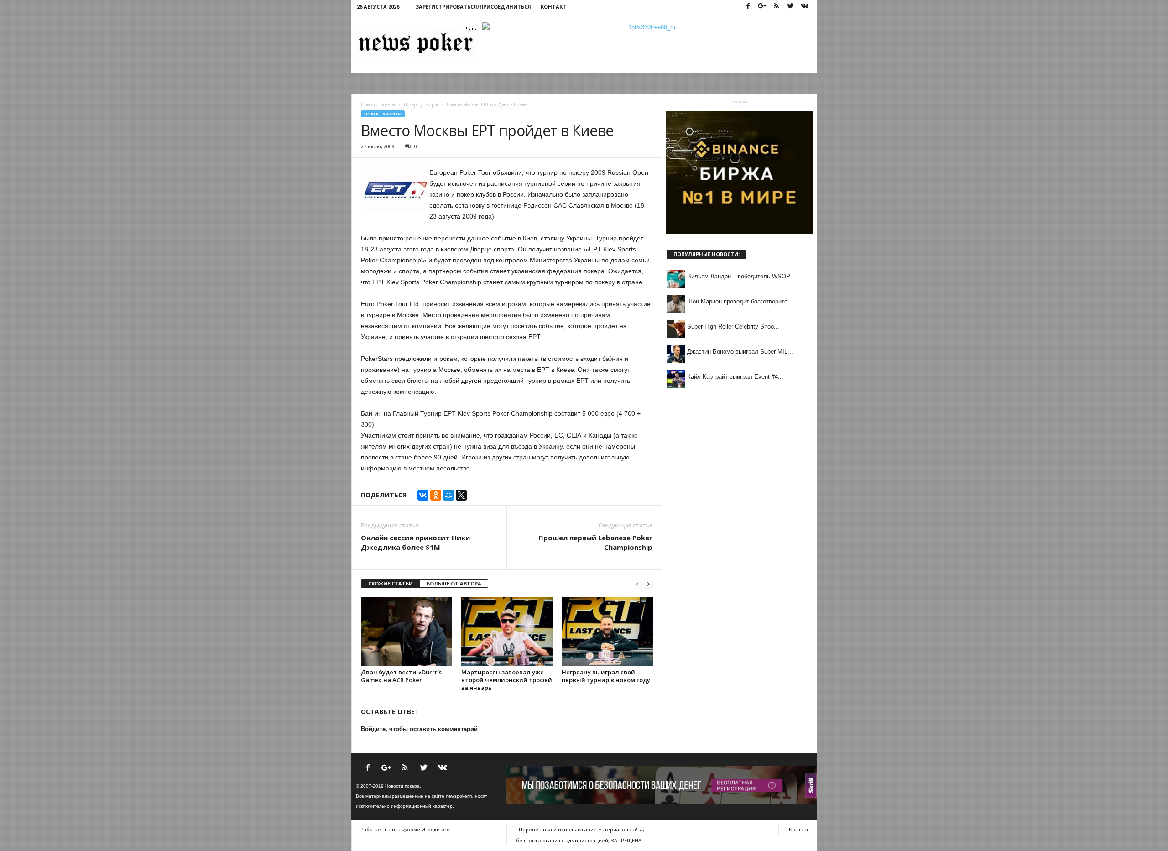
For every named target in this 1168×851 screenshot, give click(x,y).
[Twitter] (790, 6)
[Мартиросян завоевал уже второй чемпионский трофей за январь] (507, 631)
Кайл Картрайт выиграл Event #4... (735, 376)
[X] (461, 495)
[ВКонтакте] (422, 495)
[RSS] (776, 6)
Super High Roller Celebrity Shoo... (733, 326)
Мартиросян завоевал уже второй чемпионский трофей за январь (506, 680)
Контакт (553, 6)
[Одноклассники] (435, 495)
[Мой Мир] (448, 495)
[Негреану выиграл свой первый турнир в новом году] (607, 631)
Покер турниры (383, 114)
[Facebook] (748, 6)
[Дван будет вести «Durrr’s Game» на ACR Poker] (406, 631)
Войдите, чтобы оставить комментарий (419, 729)
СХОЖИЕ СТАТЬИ (390, 583)
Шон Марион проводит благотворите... (740, 301)
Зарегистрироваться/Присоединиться (473, 6)
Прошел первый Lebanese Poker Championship (595, 542)
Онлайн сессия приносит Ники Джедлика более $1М (415, 542)
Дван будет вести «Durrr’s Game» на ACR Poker (401, 676)
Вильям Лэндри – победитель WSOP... (741, 276)
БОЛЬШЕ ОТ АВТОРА (454, 583)
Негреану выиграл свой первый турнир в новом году (606, 676)
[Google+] (762, 6)
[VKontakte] (804, 6)
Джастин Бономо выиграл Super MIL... (740, 351)
